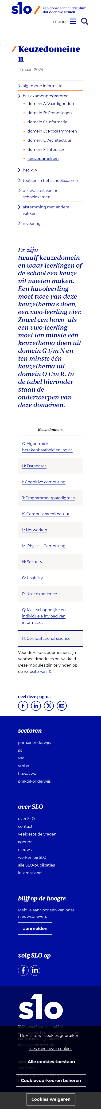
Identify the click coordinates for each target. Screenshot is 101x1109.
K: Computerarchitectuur (46, 514)
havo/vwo (27, 773)
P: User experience (39, 594)
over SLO (26, 818)
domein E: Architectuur (49, 140)
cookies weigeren (50, 1099)
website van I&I (38, 671)
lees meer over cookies (50, 1049)
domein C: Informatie (47, 122)
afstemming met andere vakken (46, 210)
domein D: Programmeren (52, 131)
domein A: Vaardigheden (50, 104)
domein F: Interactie (46, 149)
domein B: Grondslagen (49, 113)
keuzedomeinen (43, 158)
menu (60, 21)
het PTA (30, 170)
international (30, 873)
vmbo (23, 766)
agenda (25, 842)
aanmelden (37, 930)
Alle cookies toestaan (51, 1061)
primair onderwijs (34, 742)
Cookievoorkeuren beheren (51, 1080)
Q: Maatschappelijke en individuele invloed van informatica (44, 616)
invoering (32, 223)
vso (21, 758)
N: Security (32, 562)
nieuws (25, 849)
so (20, 750)
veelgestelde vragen (37, 834)
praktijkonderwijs (34, 781)
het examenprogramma (45, 96)
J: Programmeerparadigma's (48, 498)
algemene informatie (42, 86)
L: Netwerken (34, 530)
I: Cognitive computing (44, 482)
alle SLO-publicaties (36, 865)
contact (25, 826)
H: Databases (34, 466)
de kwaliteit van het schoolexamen (41, 193)
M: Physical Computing (44, 546)
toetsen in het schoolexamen (50, 180)
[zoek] (84, 21)
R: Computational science (46, 638)
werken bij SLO (32, 857)
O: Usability (32, 578)
